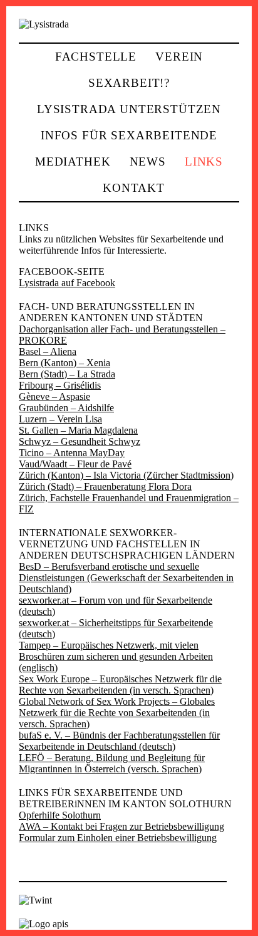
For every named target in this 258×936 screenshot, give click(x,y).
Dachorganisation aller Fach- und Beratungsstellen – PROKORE (122, 335)
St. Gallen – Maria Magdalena (78, 430)
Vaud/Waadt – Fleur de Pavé (75, 464)
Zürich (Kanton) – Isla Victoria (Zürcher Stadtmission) (126, 475)
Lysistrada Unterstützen (129, 109)
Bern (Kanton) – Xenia (64, 362)
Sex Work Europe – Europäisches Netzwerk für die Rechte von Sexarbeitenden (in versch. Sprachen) (120, 684)
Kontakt (134, 187)
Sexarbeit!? (129, 82)
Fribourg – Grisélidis (60, 385)
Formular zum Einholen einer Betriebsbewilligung (118, 837)
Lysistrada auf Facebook (67, 282)
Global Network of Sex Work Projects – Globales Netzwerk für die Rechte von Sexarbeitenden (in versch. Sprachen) (117, 712)
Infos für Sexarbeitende (129, 135)
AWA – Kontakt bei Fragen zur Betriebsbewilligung (121, 826)
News (148, 161)
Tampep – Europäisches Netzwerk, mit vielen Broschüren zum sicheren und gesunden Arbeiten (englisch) (116, 656)
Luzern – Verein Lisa (60, 419)
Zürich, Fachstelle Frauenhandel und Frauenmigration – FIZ (129, 503)
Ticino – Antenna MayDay (72, 452)
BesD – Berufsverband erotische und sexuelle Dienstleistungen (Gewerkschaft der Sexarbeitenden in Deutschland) (126, 577)
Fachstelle (96, 56)
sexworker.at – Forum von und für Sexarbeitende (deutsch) (115, 606)
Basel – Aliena (47, 351)
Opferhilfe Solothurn (60, 815)
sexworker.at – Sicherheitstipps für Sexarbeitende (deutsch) (116, 628)
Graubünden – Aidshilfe (66, 407)
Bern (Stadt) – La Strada (67, 374)
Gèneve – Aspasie (54, 396)
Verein (179, 56)
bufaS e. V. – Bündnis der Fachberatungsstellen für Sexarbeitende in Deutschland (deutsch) (119, 741)
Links (204, 161)
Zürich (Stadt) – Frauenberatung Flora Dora (105, 486)
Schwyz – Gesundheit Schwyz (79, 441)
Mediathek (73, 161)
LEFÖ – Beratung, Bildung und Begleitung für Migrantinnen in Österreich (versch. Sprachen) (112, 763)
